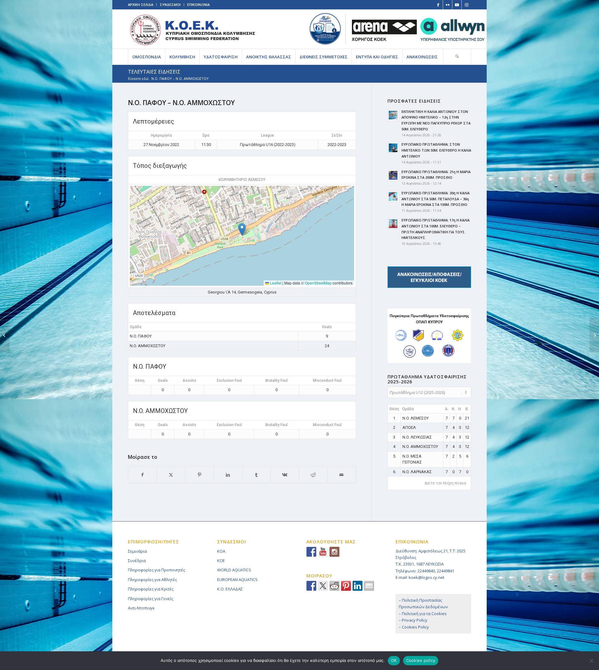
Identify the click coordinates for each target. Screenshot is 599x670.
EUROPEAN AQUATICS (237, 579)
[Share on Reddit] (313, 475)
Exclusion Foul (229, 380)
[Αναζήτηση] (457, 57)
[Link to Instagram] (466, 4)
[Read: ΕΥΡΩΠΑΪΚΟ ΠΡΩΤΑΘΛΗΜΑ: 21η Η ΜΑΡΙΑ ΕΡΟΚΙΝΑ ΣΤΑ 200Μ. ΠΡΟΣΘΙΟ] (393, 175)
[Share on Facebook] (142, 475)
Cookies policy (421, 660)
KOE (221, 560)
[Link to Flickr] (447, 4)
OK (394, 660)
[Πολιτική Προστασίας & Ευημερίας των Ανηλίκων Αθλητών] (325, 28)
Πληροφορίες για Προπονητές (156, 570)
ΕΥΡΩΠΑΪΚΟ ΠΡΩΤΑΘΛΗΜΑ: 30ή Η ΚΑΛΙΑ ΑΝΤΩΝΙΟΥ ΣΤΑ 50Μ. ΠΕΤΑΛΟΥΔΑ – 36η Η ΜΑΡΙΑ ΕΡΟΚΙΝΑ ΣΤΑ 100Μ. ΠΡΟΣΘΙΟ (436, 199)
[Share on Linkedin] (358, 586)
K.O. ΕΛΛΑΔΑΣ (230, 589)
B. (467, 409)
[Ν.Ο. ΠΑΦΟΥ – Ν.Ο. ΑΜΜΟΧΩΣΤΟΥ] (5, 335)
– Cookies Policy (414, 627)
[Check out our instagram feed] (334, 552)
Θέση (139, 380)
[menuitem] (146, 57)
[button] (242, 229)
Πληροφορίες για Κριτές (150, 589)
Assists (189, 380)
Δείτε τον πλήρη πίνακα (445, 483)
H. (460, 409)
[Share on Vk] (285, 475)
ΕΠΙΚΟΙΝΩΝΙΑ (198, 4)
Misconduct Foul (327, 380)
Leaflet (275, 282)
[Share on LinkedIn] (228, 475)
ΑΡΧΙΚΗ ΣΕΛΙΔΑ (140, 4)
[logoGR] (192, 29)
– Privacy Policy (413, 620)
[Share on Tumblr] (256, 475)
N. (453, 409)
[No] (591, 661)
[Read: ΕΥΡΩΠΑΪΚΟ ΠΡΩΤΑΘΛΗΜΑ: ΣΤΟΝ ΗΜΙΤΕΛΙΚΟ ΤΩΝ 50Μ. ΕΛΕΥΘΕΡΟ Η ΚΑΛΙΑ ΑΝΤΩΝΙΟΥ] (393, 147)
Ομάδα (408, 409)
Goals (163, 380)
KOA (221, 551)
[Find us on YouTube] (323, 552)
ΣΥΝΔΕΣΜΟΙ (170, 4)
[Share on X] (171, 475)
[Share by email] (369, 586)
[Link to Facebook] (438, 4)
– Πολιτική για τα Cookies (423, 613)
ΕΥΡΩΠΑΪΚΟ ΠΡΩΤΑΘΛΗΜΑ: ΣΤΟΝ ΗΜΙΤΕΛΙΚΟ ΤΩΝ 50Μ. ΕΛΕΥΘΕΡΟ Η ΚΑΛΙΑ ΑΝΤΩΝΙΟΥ (436, 150)
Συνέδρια (137, 560)
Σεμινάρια (137, 551)
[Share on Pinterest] (199, 475)
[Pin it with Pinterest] (346, 586)
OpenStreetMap (318, 282)
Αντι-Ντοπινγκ (141, 608)
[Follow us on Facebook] (311, 552)
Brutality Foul (276, 380)
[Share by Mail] (342, 475)
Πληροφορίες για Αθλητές (152, 579)
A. (447, 409)
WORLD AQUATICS (234, 570)
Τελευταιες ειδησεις (154, 71)
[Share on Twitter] (323, 586)
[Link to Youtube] (456, 4)
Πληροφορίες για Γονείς (150, 598)
